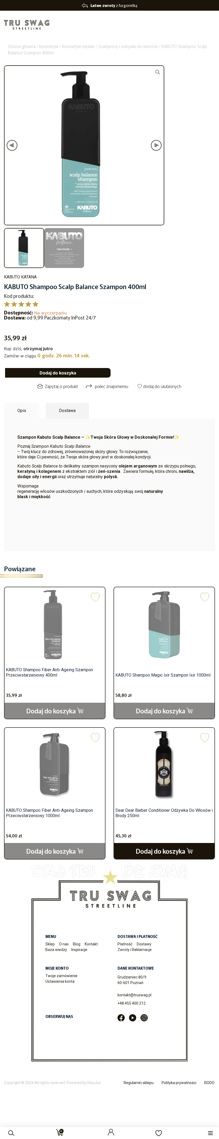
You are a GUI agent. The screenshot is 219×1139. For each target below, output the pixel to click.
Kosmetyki (48, 46)
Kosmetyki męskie (78, 46)
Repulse (94, 1083)
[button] (210, 1133)
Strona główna (22, 46)
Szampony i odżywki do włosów (128, 46)
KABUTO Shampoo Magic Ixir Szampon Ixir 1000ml (162, 675)
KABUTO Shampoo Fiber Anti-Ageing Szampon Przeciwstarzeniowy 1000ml (49, 813)
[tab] (22, 411)
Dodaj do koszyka (58, 372)
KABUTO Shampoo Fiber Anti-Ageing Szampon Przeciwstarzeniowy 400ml (49, 672)
